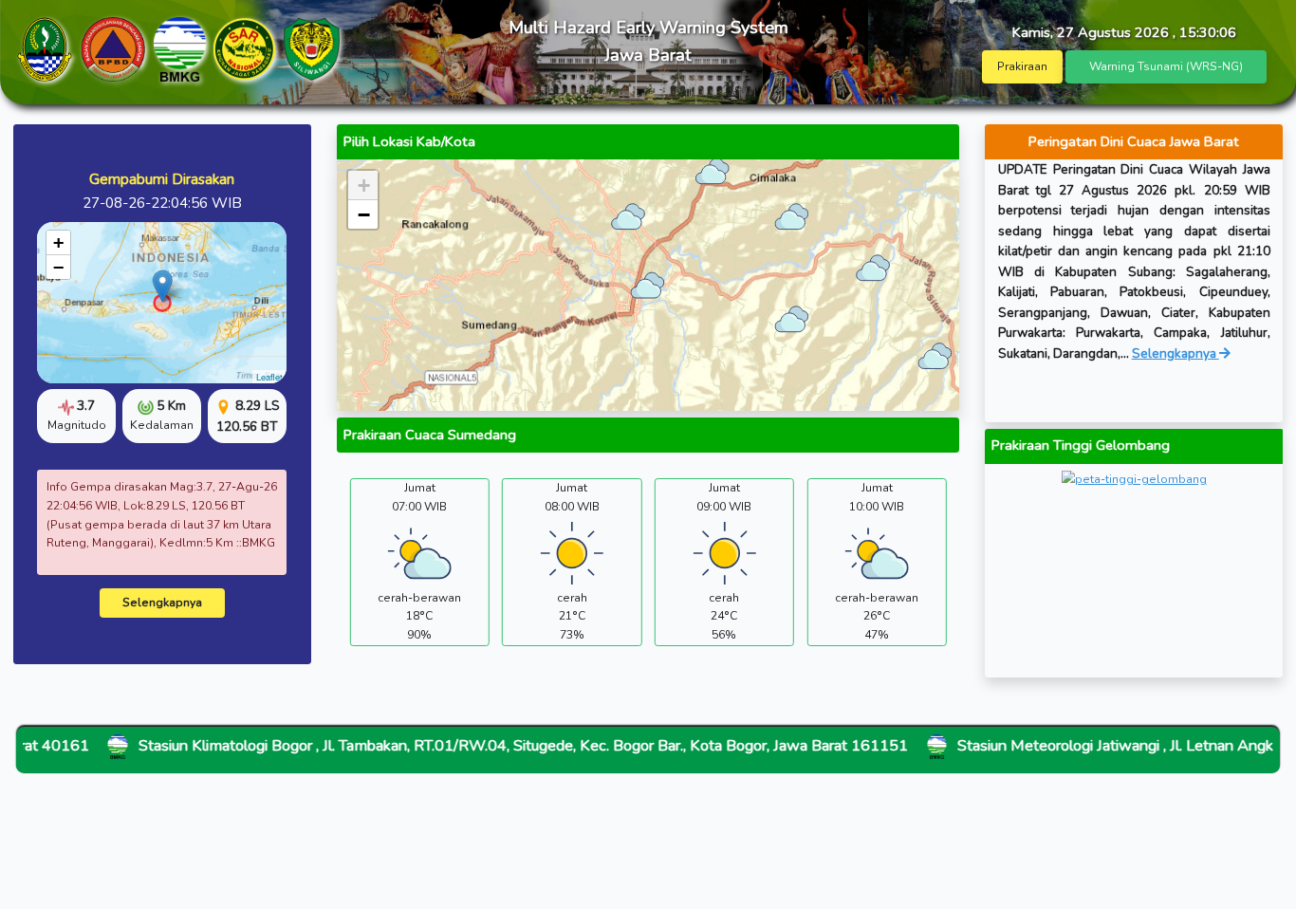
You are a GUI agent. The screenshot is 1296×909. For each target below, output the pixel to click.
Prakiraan (1022, 66)
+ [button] (58, 242)
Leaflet (269, 376)
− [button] (58, 267)
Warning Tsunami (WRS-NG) (1166, 66)
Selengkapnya (162, 602)
